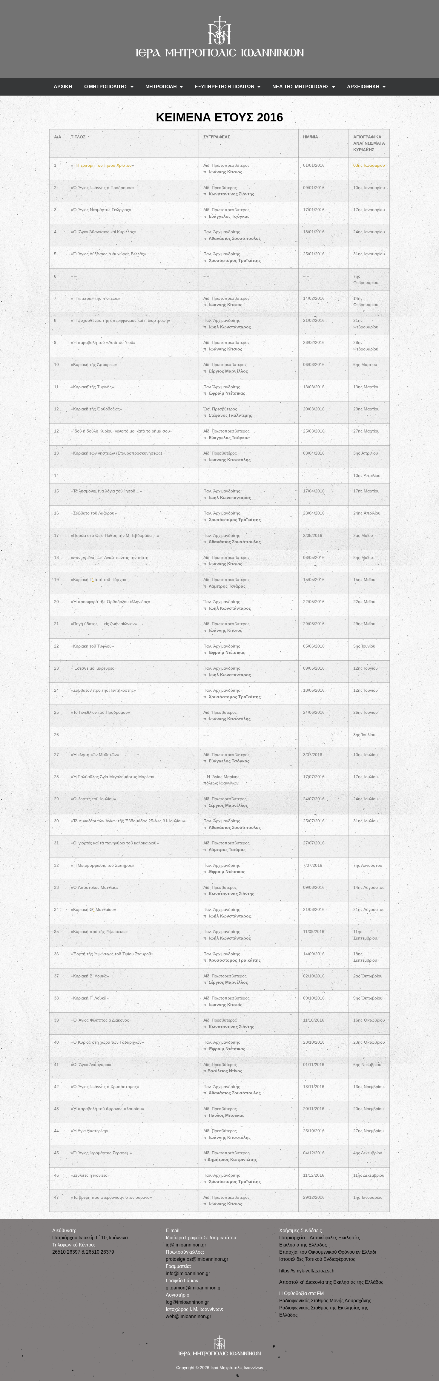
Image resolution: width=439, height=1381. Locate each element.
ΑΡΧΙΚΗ (63, 86)
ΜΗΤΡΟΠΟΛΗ (161, 86)
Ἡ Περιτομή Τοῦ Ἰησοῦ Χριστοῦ (102, 165)
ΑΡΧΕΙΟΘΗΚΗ (363, 86)
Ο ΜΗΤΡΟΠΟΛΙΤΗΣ (106, 86)
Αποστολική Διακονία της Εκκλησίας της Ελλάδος (331, 1282)
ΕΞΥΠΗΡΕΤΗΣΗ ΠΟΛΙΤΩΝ (224, 86)
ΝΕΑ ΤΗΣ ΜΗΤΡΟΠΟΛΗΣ (300, 86)
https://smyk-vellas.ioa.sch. (307, 1270)
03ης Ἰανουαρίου (369, 165)
